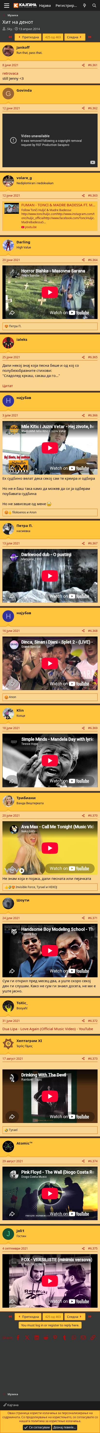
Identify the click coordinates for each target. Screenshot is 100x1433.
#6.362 (93, 108)
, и (36, 887)
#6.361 (93, 65)
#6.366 (93, 415)
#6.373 (93, 1059)
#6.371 (93, 918)
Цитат (7, 385)
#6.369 (93, 728)
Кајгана (12, 1405)
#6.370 (93, 815)
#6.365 (93, 357)
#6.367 (93, 543)
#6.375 (93, 1248)
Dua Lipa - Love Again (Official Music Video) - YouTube (47, 1028)
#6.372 (93, 1021)
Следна (73, 37)
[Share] (83, 65)
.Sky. (9, 29)
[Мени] (6, 5)
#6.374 (93, 1161)
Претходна (30, 37)
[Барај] (94, 5)
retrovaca (10, 73)
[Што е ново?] (84, 5)
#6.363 (93, 195)
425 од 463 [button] (53, 37)
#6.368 (93, 631)
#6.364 (93, 260)
